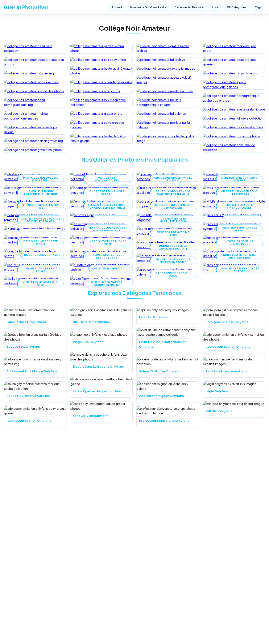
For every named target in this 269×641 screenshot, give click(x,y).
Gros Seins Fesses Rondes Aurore (239, 270)
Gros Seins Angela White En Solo (173, 179)
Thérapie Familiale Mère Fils (40, 206)
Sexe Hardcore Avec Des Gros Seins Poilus (106, 229)
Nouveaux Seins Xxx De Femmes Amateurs (173, 261)
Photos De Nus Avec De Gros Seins (40, 179)
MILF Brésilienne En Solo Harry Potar (239, 192)
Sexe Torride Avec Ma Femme (173, 233)
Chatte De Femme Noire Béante (106, 192)
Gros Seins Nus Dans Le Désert (239, 229)
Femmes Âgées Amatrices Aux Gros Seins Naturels (107, 206)
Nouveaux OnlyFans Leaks (148, 7)
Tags (258, 7)
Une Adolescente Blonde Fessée (106, 242)
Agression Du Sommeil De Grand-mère (173, 206)
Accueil (117, 7)
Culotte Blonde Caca (109, 268)
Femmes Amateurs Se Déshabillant (106, 256)
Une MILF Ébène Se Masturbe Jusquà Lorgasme (173, 221)
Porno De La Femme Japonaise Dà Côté (173, 247)
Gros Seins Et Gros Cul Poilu (173, 274)
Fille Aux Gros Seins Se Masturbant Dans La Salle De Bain (173, 194)
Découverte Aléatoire (189, 7)
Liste (215, 7)
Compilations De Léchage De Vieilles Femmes (40, 220)
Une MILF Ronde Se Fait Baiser (40, 270)
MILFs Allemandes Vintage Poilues (239, 206)
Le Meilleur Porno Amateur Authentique (40, 192)
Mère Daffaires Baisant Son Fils (239, 179)
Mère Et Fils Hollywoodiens (107, 179)
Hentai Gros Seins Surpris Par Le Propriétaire (239, 244)
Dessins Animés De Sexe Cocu (40, 242)
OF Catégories (237, 7)
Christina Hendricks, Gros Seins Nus (239, 256)
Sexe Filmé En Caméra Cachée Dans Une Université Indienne (107, 285)
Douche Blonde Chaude (42, 255)
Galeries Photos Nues (26, 7)
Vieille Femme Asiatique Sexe (40, 283)
